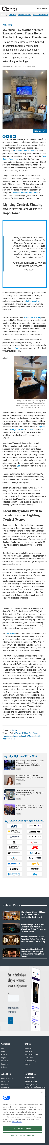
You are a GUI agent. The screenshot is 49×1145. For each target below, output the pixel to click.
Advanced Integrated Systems (24, 193)
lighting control (32, 301)
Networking (28, 1048)
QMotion (20, 429)
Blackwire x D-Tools (24, 15)
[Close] (42, 1092)
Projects (8, 25)
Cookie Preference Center (22, 1135)
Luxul (31, 429)
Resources (4, 1061)
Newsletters (5, 1088)
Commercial (28, 1051)
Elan (18, 466)
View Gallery (39, 131)
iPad (16, 348)
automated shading (32, 317)
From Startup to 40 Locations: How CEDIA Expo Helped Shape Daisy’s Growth (30, 807)
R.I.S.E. (38, 736)
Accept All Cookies (22, 1128)
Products (4, 1054)
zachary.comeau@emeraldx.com (35, 1087)
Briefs (3, 1051)
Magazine (4, 1085)
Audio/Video (28, 1058)
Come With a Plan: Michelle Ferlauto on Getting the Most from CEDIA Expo (29, 777)
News (18, 769)
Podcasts (4, 1067)
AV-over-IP (11, 633)
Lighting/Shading (30, 1061)
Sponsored (4, 1064)
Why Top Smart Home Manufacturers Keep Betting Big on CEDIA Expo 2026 (29, 792)
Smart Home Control (31, 1054)
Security (27, 1064)
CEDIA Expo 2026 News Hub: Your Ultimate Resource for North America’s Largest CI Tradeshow (29, 762)
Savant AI (12, 15)
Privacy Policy (17, 1122)
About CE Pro (5, 1081)
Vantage (12, 429)
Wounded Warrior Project (25, 151)
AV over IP (18, 733)
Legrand (41, 427)
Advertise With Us (7, 1078)
